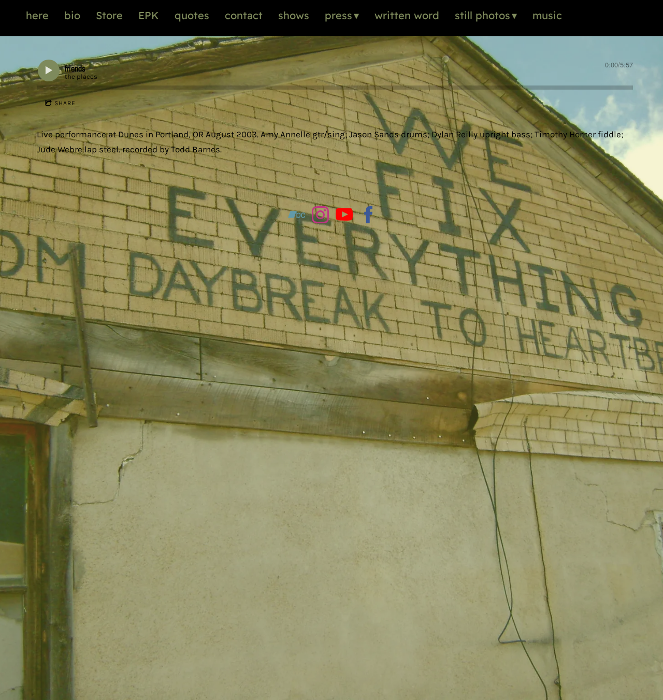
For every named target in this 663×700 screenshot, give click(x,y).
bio (72, 15)
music (547, 15)
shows (293, 15)
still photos (482, 15)
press (338, 15)
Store (109, 15)
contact (244, 15)
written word (406, 15)
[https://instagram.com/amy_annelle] (320, 216)
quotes (192, 15)
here (37, 15)
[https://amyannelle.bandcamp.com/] (296, 216)
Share (65, 103)
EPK (148, 15)
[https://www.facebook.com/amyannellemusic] (368, 216)
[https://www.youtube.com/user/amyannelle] (344, 216)
